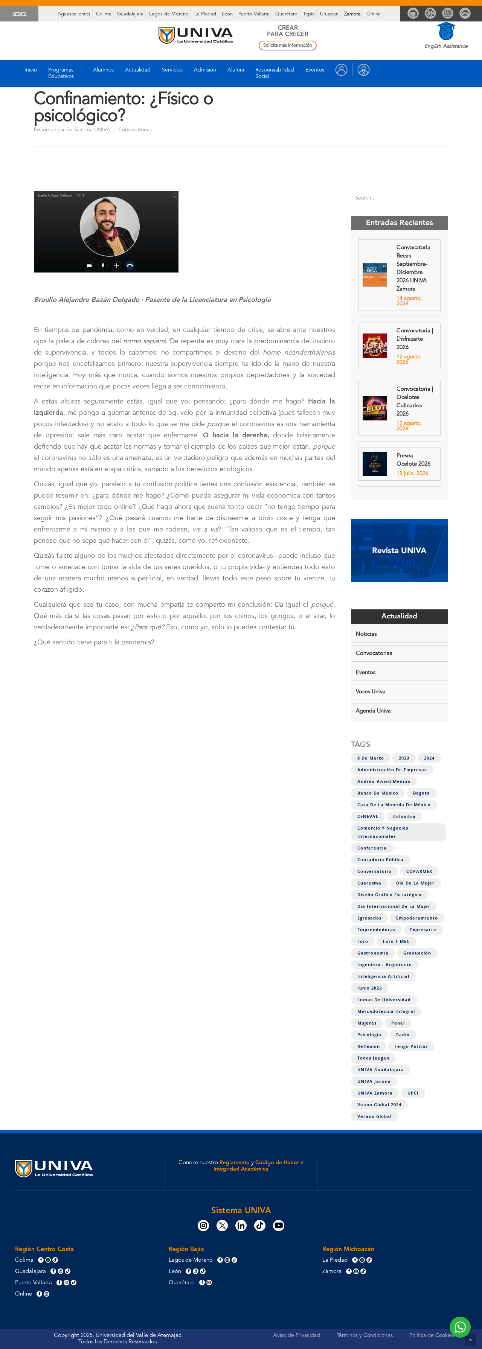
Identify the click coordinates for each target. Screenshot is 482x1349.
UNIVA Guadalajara (380, 1069)
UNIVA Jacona (374, 1081)
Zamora (352, 14)
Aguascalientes (74, 14)
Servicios (172, 70)
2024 (429, 758)
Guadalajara (130, 14)
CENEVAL (367, 816)
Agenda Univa (373, 711)
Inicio (30, 70)
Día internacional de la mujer (393, 906)
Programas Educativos (61, 73)
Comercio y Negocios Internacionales (382, 832)
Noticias (366, 634)
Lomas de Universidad (384, 999)
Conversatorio (374, 871)
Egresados (369, 918)
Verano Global (374, 1116)
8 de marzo (370, 758)
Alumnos (103, 70)
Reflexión (368, 1046)
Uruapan (329, 14)
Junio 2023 (369, 988)
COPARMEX (419, 871)
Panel (398, 1023)
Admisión (205, 70)
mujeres (367, 1023)
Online (373, 14)
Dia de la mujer (415, 883)
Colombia (404, 816)
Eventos (314, 70)
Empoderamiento (417, 918)
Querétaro (286, 14)
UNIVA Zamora (375, 1093)
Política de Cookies (431, 1335)
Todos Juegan (373, 1058)
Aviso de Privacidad (296, 1335)
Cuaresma (369, 883)
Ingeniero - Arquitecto (384, 964)
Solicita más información (287, 45)
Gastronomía (373, 953)
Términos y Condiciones (365, 1335)
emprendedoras (376, 929)
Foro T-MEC (396, 941)
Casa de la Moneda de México (394, 804)
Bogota (421, 793)
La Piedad (205, 14)
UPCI (413, 1093)
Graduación (417, 953)
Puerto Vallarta (254, 14)
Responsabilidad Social (274, 73)
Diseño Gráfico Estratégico (389, 894)
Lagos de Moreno (169, 14)
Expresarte (423, 929)
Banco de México (377, 793)
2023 (404, 758)
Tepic (308, 14)
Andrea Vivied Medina (383, 781)
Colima (103, 14)
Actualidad (138, 70)
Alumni (235, 70)
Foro (362, 941)
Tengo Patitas (411, 1046)
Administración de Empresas (392, 769)
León (227, 14)
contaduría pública (380, 859)
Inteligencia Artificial (383, 976)
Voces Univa (371, 692)
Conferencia (372, 848)
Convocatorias (135, 129)
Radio (403, 1034)
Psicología (369, 1034)
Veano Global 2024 (379, 1104)
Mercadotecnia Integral (386, 1011)
